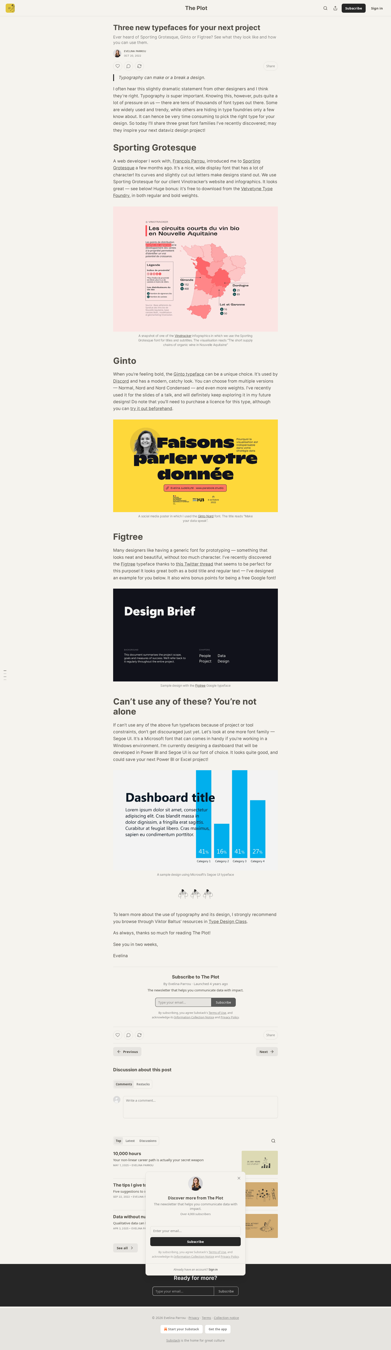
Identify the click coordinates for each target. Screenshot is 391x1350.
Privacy (193, 1318)
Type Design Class (228, 921)
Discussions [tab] (147, 1141)
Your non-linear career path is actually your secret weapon (158, 1160)
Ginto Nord (206, 516)
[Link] (106, 147)
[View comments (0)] (128, 66)
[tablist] (132, 1084)
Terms (206, 1318)
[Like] (117, 66)
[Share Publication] (335, 8)
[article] (195, 1163)
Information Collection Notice (194, 1256)
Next (264, 1051)
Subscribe (353, 8)
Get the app (218, 1329)
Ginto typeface (189, 374)
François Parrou (189, 161)
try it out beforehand (151, 408)
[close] (239, 1178)
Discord (121, 381)
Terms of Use (217, 1252)
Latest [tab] (130, 1141)
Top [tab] (118, 1141)
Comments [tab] (124, 1084)
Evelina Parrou (135, 51)
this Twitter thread (194, 564)
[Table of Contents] (5, 675)
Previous (130, 1051)
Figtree (128, 564)
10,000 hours (127, 1153)
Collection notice (226, 1318)
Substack (173, 1340)
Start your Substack (183, 1329)
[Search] (325, 8)
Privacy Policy (230, 1256)
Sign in (377, 8)
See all (122, 1248)
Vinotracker (183, 336)
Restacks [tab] (143, 1084)
